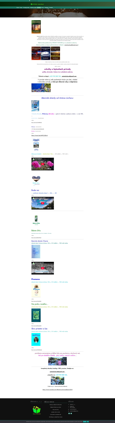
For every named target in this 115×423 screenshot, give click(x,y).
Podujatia (47, 7)
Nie (87, 421)
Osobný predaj (33, 7)
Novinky (38, 7)
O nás (21, 7)
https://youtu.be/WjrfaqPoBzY (36, 301)
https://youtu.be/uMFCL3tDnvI (39, 135)
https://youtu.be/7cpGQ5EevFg (36, 122)
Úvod (18, 7)
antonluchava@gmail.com (71, 45)
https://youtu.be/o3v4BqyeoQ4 (39, 129)
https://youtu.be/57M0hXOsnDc (36, 349)
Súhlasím (84, 421)
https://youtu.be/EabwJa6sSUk (36, 325)
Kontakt (51, 7)
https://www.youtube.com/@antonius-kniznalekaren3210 (57, 390)
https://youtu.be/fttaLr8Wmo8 (36, 237)
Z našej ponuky (26, 7)
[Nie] (113, 421)
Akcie (42, 7)
